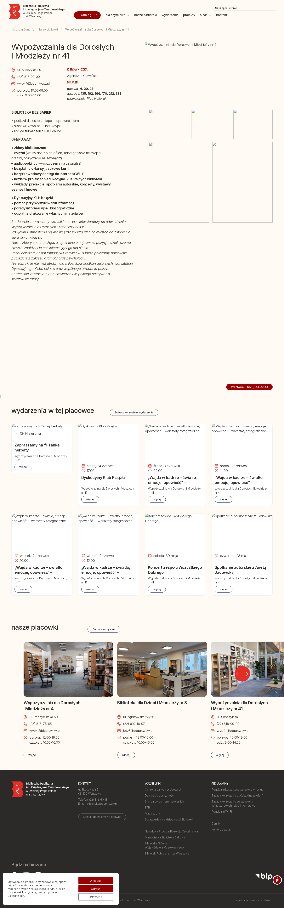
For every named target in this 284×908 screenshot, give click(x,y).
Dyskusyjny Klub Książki (103, 477)
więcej (23, 466)
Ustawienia (96, 897)
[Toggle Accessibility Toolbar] (277, 880)
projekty (189, 15)
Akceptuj (95, 880)
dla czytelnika (116, 15)
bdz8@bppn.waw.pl (138, 731)
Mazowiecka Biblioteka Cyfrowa (165, 837)
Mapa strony (153, 813)
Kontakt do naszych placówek (102, 816)
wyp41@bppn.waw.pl (33, 83)
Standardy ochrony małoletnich (164, 801)
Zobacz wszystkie (104, 629)
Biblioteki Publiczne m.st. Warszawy (167, 853)
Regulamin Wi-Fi (222, 811)
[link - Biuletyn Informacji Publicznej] (264, 876)
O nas (203, 15)
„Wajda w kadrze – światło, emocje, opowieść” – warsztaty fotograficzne (172, 482)
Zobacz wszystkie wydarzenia (134, 412)
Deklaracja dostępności (159, 795)
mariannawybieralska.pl (258, 900)
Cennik (216, 823)
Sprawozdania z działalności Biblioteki (169, 819)
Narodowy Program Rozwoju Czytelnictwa (171, 831)
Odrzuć (95, 888)
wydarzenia (170, 15)
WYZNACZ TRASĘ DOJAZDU (249, 387)
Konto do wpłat (221, 829)
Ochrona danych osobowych (163, 789)
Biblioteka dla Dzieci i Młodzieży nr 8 (152, 702)
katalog (86, 15)
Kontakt (221, 15)
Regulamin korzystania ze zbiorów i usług (237, 789)
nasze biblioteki (145, 15)
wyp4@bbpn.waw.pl (44, 731)
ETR (147, 807)
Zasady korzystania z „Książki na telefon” (237, 795)
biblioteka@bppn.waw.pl (102, 803)
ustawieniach (16, 895)
